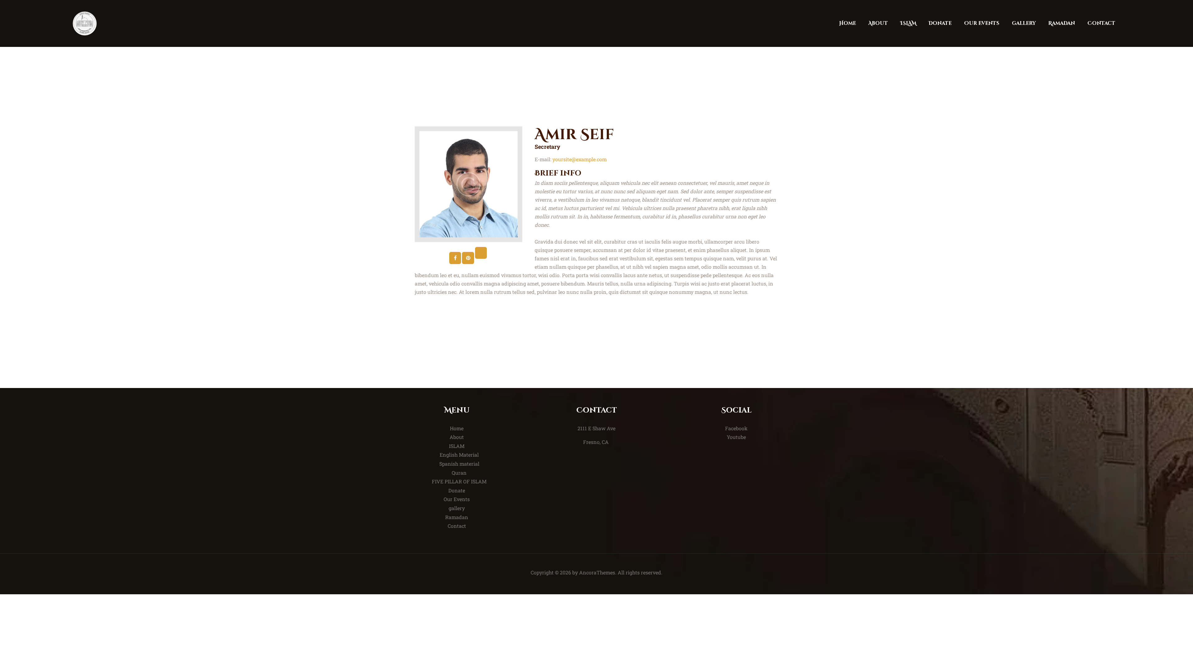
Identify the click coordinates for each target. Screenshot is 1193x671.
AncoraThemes (597, 572)
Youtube (736, 437)
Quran (459, 472)
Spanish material (459, 463)
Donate (456, 490)
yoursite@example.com (579, 159)
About (457, 437)
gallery (457, 508)
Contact (457, 526)
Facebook (736, 428)
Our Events (457, 499)
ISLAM (456, 446)
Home (457, 428)
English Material (459, 454)
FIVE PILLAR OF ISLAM (459, 481)
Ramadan (456, 517)
